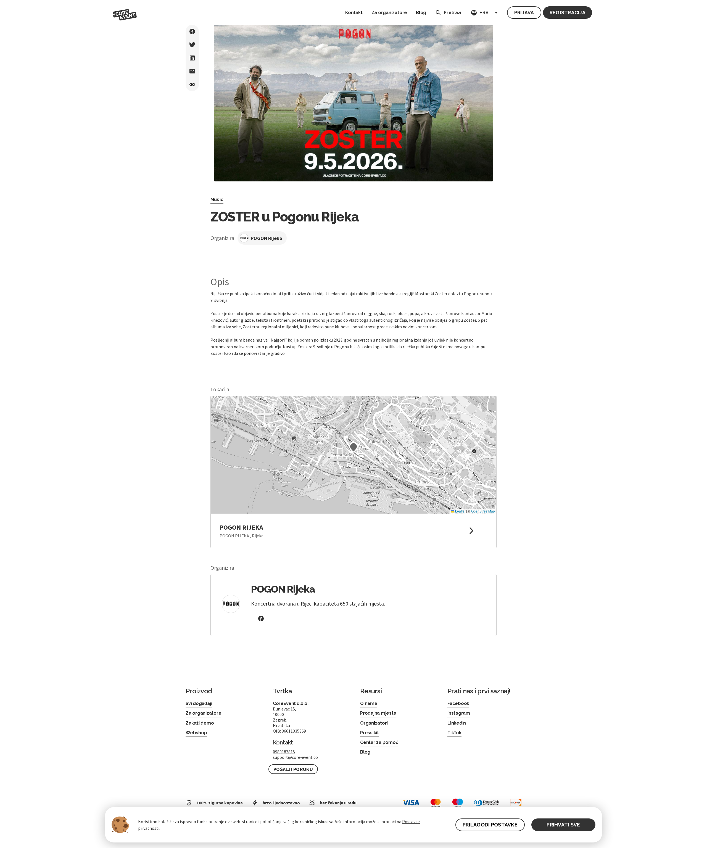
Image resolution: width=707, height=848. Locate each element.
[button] (353, 447)
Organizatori (374, 723)
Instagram (458, 713)
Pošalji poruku (293, 769)
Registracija (567, 12)
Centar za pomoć (379, 742)
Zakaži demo (200, 723)
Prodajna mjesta (378, 713)
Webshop (196, 732)
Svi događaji (199, 703)
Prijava (524, 12)
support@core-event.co (295, 757)
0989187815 (284, 751)
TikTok (454, 732)
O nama (368, 703)
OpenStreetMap (483, 511)
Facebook (458, 703)
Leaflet (459, 511)
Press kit (369, 732)
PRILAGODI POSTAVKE (490, 825)
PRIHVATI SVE (563, 825)
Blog (421, 12)
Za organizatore (389, 12)
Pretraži (452, 12)
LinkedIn (456, 723)
